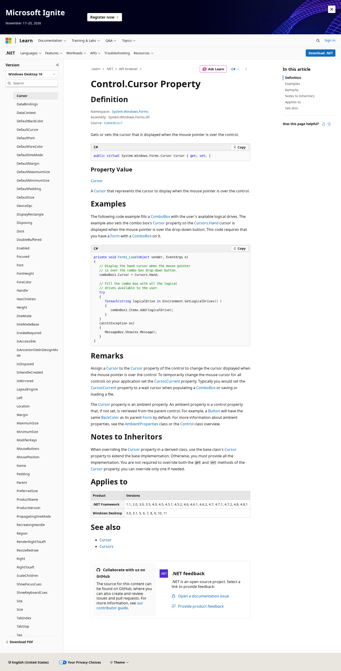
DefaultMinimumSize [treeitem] (33, 180)
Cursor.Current (167, 381)
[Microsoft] (9, 41)
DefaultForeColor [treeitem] (30, 146)
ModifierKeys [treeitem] (27, 440)
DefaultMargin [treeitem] (28, 163)
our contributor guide (120, 605)
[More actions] (246, 69)
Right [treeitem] (21, 558)
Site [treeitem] (20, 601)
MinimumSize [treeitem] (27, 431)
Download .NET (321, 53)
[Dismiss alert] (331, 9)
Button (214, 410)
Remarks (292, 90)
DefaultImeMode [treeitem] (30, 155)
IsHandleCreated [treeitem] (30, 372)
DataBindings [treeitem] (27, 104)
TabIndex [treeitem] (24, 618)
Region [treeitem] (22, 533)
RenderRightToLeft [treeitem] (31, 541)
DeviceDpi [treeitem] (24, 205)
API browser (128, 69)
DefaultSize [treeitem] (25, 197)
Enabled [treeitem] (23, 248)
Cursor (97, 180)
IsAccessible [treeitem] (26, 341)
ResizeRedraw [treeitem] (28, 550)
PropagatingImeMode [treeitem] (34, 516)
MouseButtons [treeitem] (28, 448)
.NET (109, 69)
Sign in (330, 40)
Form (115, 236)
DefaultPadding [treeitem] (29, 189)
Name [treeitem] (21, 465)
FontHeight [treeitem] (25, 273)
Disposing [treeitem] (24, 222)
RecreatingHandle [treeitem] (31, 525)
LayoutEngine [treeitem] (27, 389)
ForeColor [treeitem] (24, 282)
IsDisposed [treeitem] (25, 364)
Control (186, 423)
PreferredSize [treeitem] (27, 491)
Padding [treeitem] (23, 474)
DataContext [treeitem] (26, 112)
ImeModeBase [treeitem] (28, 324)
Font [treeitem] (20, 265)
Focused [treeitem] (23, 256)
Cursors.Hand (206, 223)
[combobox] (32, 74)
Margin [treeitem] (22, 415)
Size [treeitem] (20, 609)
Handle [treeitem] (22, 290)
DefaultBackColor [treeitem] (30, 121)
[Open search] (318, 40)
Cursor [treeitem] (22, 96)
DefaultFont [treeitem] (26, 138)
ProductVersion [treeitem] (28, 508)
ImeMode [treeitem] (24, 316)
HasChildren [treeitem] (26, 299)
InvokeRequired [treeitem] (29, 333)
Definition (293, 77)
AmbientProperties (141, 423)
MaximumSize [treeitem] (28, 423)
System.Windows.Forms (130, 111)
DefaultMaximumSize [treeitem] (33, 172)
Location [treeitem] (23, 406)
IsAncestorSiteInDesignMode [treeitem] (37, 353)
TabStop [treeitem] (23, 626)
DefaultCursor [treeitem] (28, 129)
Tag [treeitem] (19, 635)
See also (291, 108)
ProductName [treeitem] (27, 499)
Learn (96, 69)
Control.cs (112, 123)
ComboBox (160, 216)
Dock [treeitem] (20, 231)
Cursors (106, 546)
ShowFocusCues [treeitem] (29, 584)
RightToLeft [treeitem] (25, 567)
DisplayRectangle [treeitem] (30, 214)
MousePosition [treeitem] (28, 457)
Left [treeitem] (20, 398)
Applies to (293, 102)
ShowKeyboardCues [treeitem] (32, 592)
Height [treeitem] (22, 307)
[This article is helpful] (323, 124)
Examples (292, 83)
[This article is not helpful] (329, 124)
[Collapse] (58, 65)
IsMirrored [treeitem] (25, 381)
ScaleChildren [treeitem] (27, 575)
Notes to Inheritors (300, 96)
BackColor (110, 417)
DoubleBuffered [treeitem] (29, 239)
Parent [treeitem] (22, 482)
